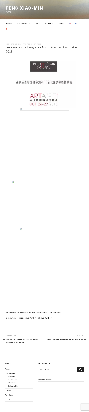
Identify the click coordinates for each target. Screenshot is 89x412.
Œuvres (37, 23)
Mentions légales (45, 379)
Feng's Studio (34, 44)
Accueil (9, 23)
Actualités (49, 23)
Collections (12, 383)
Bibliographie (13, 386)
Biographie (12, 376)
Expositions (12, 379)
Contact (61, 23)
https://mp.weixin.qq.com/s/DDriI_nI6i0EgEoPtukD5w (29, 318)
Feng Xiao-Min (24, 8)
